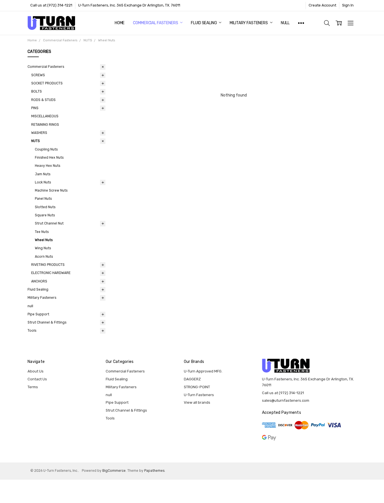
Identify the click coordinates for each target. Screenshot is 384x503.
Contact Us (37, 379)
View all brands (197, 402)
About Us (36, 371)
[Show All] (301, 23)
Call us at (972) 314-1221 (51, 5)
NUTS (35, 141)
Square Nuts (45, 215)
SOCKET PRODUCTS (47, 83)
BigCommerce (114, 471)
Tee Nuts (42, 232)
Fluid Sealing (204, 23)
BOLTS (36, 91)
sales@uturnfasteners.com (285, 400)
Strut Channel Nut (49, 223)
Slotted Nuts (45, 207)
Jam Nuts (42, 174)
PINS (35, 108)
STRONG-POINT (197, 387)
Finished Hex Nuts (49, 158)
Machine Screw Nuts (51, 190)
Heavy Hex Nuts (47, 166)
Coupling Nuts (46, 149)
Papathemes (154, 471)
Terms (33, 387)
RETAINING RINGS (45, 125)
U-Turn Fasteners (199, 395)
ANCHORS (39, 281)
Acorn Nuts (44, 257)
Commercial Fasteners (156, 23)
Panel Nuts (43, 199)
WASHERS (39, 133)
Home (120, 23)
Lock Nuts (43, 182)
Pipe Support (38, 314)
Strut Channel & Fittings (47, 322)
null (285, 23)
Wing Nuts (43, 248)
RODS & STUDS (43, 100)
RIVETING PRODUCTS (48, 265)
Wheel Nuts (44, 240)
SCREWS (38, 75)
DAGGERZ (192, 379)
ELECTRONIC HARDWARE (51, 273)
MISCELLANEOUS (44, 116)
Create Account (322, 5)
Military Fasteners (249, 23)
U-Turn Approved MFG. (203, 371)
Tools (32, 331)
